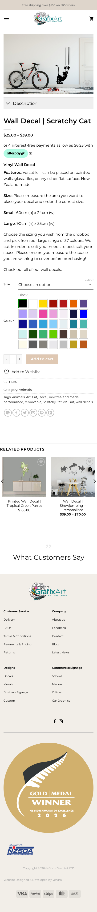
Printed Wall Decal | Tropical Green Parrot (24, 503)
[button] (6, 18)
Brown (63, 334)
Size (7, 284)
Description (25, 103)
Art (28, 397)
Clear (89, 279)
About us (58, 619)
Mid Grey (43, 344)
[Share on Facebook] (16, 413)
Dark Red (53, 303)
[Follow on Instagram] (61, 722)
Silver (63, 344)
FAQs (7, 628)
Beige (83, 334)
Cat (34, 397)
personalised (13, 402)
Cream (23, 344)
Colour (9, 321)
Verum (57, 880)
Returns (9, 652)
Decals (8, 676)
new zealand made (64, 397)
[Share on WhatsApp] (8, 413)
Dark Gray (33, 344)
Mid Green (43, 334)
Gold (73, 344)
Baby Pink (63, 314)
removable (33, 402)
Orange (73, 303)
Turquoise (83, 324)
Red (63, 303)
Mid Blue (33, 324)
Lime (53, 334)
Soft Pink (53, 314)
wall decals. (51, 269)
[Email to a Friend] (33, 413)
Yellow (43, 303)
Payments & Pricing (18, 644)
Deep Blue (23, 324)
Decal (43, 397)
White (33, 303)
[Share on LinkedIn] (50, 413)
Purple (83, 303)
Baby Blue (63, 324)
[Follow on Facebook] (55, 722)
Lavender (23, 314)
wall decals (84, 402)
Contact (58, 636)
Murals (8, 684)
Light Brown (73, 334)
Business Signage (16, 692)
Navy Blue (73, 314)
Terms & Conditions (17, 636)
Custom (9, 700)
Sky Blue (43, 324)
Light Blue (53, 324)
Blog (55, 644)
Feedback (59, 628)
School (57, 676)
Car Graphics (61, 700)
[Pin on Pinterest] (42, 413)
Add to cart (42, 359)
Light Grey (53, 344)
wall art (68, 402)
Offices (57, 692)
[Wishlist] (87, 84)
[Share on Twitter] (25, 413)
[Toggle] (8, 104)
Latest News (60, 652)
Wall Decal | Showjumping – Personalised (73, 505)
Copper (83, 344)
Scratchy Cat (52, 402)
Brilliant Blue (83, 314)
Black (23, 303)
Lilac (33, 314)
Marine (57, 684)
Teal (73, 324)
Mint (23, 334)
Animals (25, 390)
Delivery (9, 619)
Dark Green (33, 334)
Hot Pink (43, 314)
